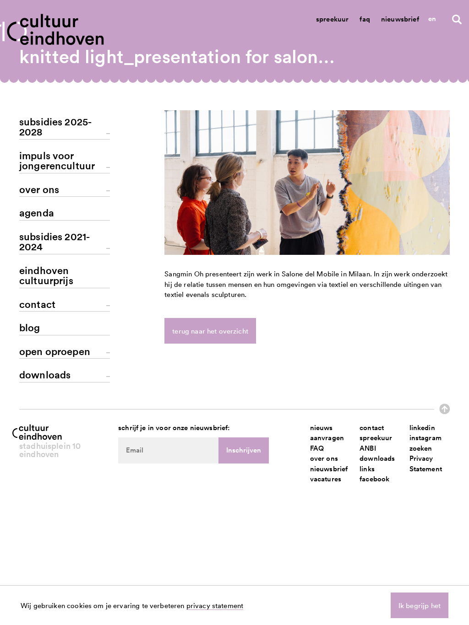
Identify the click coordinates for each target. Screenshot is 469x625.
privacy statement (215, 605)
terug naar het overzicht (210, 330)
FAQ (317, 448)
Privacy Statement (425, 463)
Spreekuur (332, 19)
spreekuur (376, 437)
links (367, 469)
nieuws (321, 427)
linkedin (422, 427)
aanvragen (327, 437)
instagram (425, 437)
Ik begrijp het (419, 605)
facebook (374, 479)
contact (372, 427)
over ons (324, 458)
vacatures (325, 479)
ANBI (368, 448)
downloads (377, 458)
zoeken (420, 448)
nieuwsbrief (329, 469)
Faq (365, 19)
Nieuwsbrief (400, 19)
